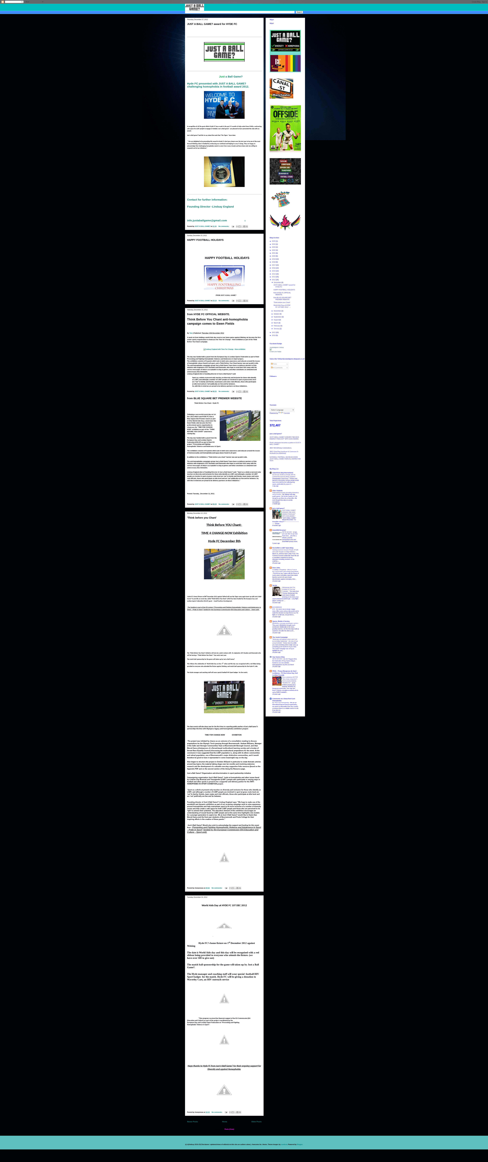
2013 (274, 277)
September (278, 317)
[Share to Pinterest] (247, 226)
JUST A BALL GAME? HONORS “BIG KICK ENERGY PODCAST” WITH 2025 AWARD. (284, 438)
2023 (274, 247)
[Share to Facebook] (244, 226)
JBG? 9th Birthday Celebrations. (281, 448)
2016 (274, 268)
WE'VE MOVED (287, 532)
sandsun (284, 1144)
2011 (274, 332)
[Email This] (237, 226)
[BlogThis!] (239, 226)
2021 (274, 253)
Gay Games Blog (278, 657)
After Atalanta (277, 491)
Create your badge (275, 351)
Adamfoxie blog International (282, 473)
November (277, 311)
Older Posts (256, 1122)
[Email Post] (232, 226)
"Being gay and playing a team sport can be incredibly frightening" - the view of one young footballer (285, 641)
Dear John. (276, 568)
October (277, 314)
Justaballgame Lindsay (277, 347)
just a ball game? (278, 508)
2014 (274, 274)
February (277, 326)
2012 (274, 280)
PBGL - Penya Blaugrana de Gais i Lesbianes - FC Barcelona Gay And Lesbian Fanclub (285, 673)
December (277, 282)
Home (224, 1122)
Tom (191, 333)
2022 (274, 250)
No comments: (224, 226)
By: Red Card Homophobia (280, 702)
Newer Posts (192, 1122)
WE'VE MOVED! (277, 659)
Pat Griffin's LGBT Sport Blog (282, 548)
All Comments (278, 368)
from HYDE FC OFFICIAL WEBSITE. (208, 314)
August (276, 320)
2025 (274, 241)
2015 (274, 271)
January (277, 329)
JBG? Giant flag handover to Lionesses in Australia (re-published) (284, 452)
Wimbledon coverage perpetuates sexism (285, 623)
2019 (274, 259)
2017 (274, 265)
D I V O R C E (277, 607)
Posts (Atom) (229, 1129)
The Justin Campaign (280, 637)
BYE (273, 609)
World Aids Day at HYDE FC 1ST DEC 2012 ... (282, 306)
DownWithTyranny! (279, 530)
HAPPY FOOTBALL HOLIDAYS (205, 240)
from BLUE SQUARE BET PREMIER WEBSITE (214, 398)
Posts (275, 364)
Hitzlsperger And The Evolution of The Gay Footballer (288, 589)
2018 (274, 262)
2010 (274, 335)
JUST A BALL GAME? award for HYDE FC (212, 24)
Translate (286, 413)
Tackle (274, 585)
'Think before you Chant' (202, 517)
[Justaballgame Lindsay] (271, 350)
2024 (274, 244)
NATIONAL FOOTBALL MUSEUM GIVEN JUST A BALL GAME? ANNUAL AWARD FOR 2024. (285, 459)
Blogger (299, 1144)
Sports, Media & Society (281, 621)
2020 (274, 256)
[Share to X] (242, 226)
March (276, 323)
